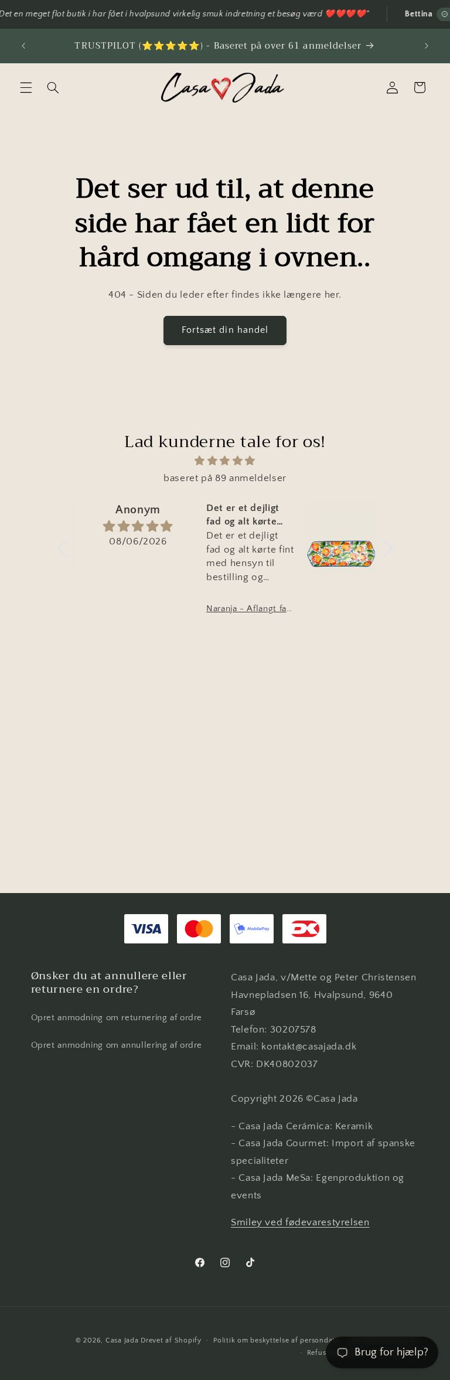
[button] (25, 87)
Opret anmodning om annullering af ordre (117, 1045)
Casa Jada (122, 1340)
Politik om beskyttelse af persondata (276, 1340)
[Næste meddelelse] (426, 46)
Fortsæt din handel (225, 330)
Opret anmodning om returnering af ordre (117, 1018)
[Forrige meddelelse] (23, 46)
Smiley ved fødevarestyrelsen (300, 1222)
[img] (225, 461)
